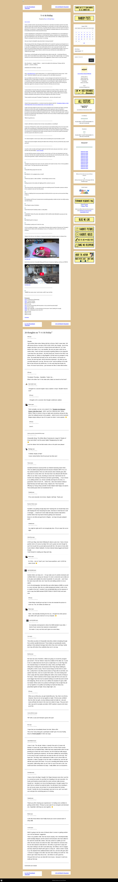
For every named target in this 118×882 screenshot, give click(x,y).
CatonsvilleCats (31, 713)
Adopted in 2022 (84, 156)
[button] (1, 880)
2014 (26, 301)
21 (89, 36)
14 (89, 34)
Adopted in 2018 (84, 162)
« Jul (84, 43)
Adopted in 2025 (84, 151)
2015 (26, 299)
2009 (26, 308)
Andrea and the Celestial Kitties (34, 433)
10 (78, 34)
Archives (77, 49)
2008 (26, 309)
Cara (28, 636)
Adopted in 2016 (84, 165)
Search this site (79, 57)
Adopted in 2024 (84, 153)
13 (87, 34)
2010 (26, 307)
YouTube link (27, 259)
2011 (26, 305)
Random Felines (31, 503)
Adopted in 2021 (84, 157)
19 (84, 36)
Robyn (52, 19)
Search (91, 60)
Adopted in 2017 (84, 163)
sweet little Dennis (31, 73)
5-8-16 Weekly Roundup (62, 6)
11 (81, 34)
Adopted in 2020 (84, 159)
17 (78, 36)
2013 (26, 302)
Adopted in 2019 (84, 160)
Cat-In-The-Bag (40, 150)
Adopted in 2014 (84, 168)
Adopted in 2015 (84, 166)
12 (84, 34)
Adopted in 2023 (84, 154)
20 (87, 36)
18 (81, 36)
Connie (29, 827)
